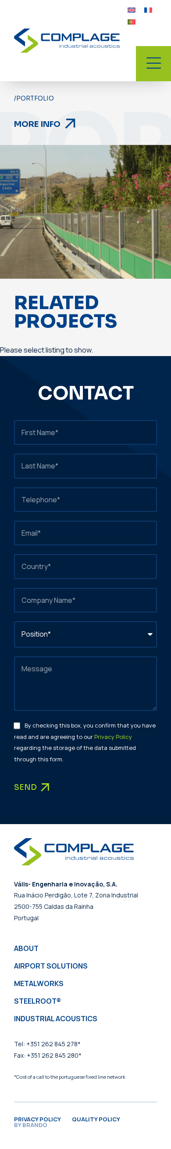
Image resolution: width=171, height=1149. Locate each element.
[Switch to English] (131, 9)
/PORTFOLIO (34, 98)
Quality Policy (96, 1119)
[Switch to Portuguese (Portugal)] (131, 21)
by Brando (30, 1125)
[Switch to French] (148, 9)
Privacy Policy (113, 737)
